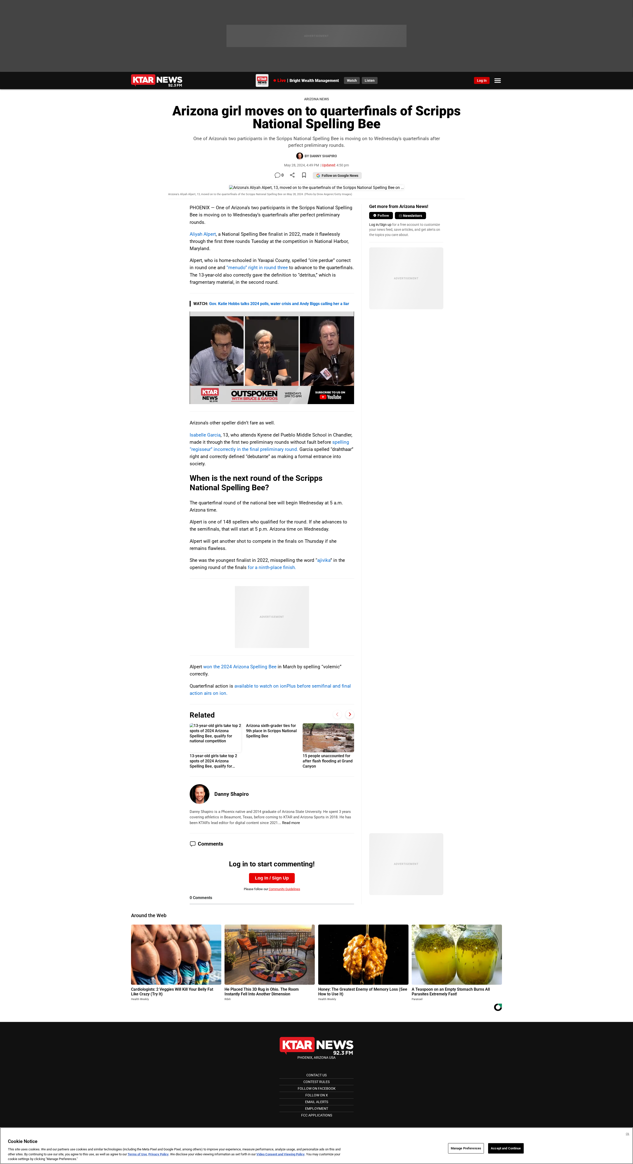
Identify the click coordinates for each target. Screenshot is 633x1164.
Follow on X (316, 1095)
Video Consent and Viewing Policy (280, 1154)
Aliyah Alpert (203, 234)
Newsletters (412, 216)
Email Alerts (316, 1102)
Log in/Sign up (380, 225)
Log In (482, 80)
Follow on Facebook (317, 1088)
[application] (272, 357)
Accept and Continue (506, 1148)
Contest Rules (316, 1082)
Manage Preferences (466, 1148)
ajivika (323, 560)
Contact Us (316, 1075)
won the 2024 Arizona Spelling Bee (239, 667)
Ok (627, 1134)
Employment (316, 1109)
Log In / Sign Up (272, 878)
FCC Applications (316, 1115)
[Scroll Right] (349, 714)
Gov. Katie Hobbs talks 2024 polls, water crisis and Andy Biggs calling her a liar (279, 303)
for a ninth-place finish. (272, 567)
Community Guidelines (284, 889)
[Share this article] (292, 175)
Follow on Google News (340, 176)
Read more (291, 823)
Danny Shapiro (231, 794)
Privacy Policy (158, 1154)
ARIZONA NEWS (316, 99)
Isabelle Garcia (205, 435)
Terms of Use (137, 1154)
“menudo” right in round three (257, 267)
